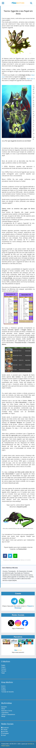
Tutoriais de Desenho (7, 692)
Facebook (5, 727)
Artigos (3, 688)
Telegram (30, 606)
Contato (3, 669)
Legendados (5, 712)
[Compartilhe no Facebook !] (5, 556)
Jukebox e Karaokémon (8, 714)
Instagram (5, 733)
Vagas (3, 673)
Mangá (3, 716)
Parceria (3, 671)
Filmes (3, 709)
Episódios (4, 707)
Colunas (3, 690)
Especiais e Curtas (6, 710)
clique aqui (29, 79)
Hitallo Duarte (5, 746)
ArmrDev (30, 744)
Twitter (5, 729)
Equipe (3, 665)
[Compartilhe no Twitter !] (10, 556)
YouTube (5, 731)
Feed (4, 735)
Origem (3, 667)
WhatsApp (17, 608)
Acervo (3, 686)
